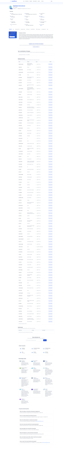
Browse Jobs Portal (35, 46)
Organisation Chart (17, 29)
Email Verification (33, 29)
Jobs (13, 29)
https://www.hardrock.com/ (39, 421)
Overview (10, 29)
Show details (50, 69)
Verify (45, 340)
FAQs (47, 29)
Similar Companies (38, 29)
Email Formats (28, 29)
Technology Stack (43, 29)
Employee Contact (23, 29)
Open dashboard (12, 36)
